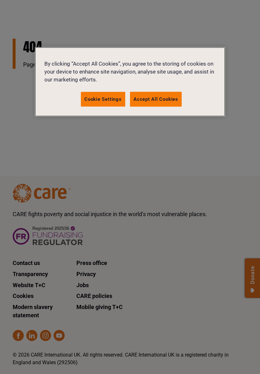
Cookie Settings (103, 99)
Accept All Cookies (155, 99)
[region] (130, 82)
